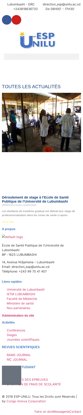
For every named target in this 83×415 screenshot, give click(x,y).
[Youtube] (16, 20)
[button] (41, 57)
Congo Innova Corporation (26, 401)
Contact (75, 411)
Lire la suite (8, 221)
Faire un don (44, 411)
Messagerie (61, 411)
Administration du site (18, 315)
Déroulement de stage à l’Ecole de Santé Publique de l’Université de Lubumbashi (35, 199)
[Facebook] (7, 20)
